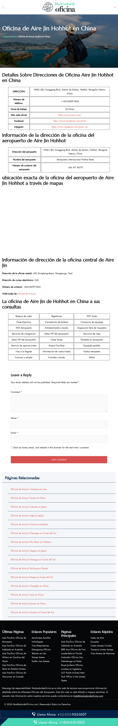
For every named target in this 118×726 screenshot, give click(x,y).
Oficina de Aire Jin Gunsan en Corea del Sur (32, 612)
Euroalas (95, 641)
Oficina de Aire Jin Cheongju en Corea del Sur (33, 533)
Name (15, 418)
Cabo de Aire (97, 637)
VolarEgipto (37, 641)
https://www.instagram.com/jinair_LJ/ (70, 126)
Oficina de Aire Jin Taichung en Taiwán (29, 568)
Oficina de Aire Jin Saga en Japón (27, 515)
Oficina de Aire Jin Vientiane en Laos (29, 489)
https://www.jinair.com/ (69, 115)
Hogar (5, 36)
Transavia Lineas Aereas (102, 649)
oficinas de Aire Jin (26, 293)
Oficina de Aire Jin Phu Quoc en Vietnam (31, 542)
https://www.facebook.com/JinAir (69, 121)
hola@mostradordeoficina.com (88, 696)
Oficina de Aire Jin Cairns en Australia (29, 524)
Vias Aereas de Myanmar (103, 653)
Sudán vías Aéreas (40, 661)
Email (14, 432)
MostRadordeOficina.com (25, 704)
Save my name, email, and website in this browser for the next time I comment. (51, 447)
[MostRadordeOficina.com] (59, 7)
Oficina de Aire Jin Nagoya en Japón (28, 550)
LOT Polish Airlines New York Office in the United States (73, 676)
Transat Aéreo (38, 657)
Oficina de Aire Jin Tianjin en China (28, 498)
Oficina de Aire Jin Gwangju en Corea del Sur (33, 559)
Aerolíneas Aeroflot (41, 637)
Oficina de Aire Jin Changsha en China (29, 586)
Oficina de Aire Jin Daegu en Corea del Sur (32, 577)
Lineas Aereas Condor (101, 645)
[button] (115, 7)
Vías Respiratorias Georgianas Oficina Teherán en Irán (41, 649)
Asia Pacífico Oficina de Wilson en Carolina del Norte (14, 657)
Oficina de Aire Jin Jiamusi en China (28, 603)
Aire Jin (14, 36)
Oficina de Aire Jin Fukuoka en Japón (29, 506)
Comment (16, 392)
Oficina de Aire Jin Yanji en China (27, 594)
